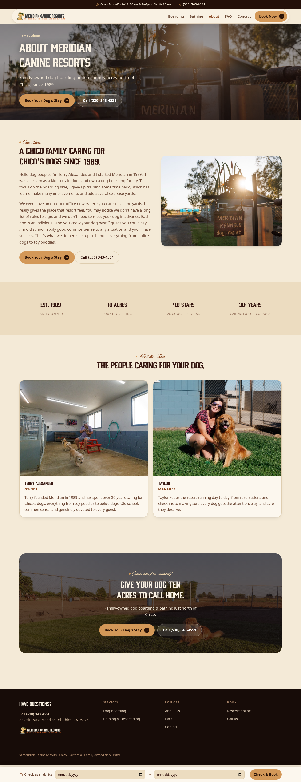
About (214, 16)
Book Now (268, 16)
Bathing (196, 16)
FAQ (228, 16)
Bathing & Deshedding (121, 718)
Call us (232, 718)
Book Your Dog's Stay (43, 100)
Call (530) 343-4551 (99, 100)
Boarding (176, 16)
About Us (172, 710)
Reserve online (239, 710)
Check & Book (266, 774)
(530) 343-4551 (194, 4)
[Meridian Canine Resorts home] (41, 16)
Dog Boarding (114, 710)
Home (23, 36)
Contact (244, 16)
